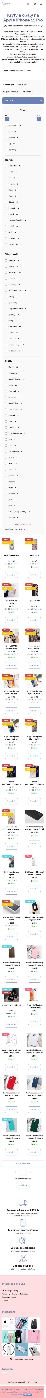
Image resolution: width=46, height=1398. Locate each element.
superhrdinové (16, 379)
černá (13, 172)
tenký (13, 320)
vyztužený (14, 302)
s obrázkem (15, 409)
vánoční (13, 518)
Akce (12, 131)
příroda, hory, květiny (19, 512)
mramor (13, 493)
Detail (10, 575)
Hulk (12, 439)
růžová (13, 202)
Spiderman (14, 373)
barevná (14, 238)
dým (12, 506)
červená (14, 208)
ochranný (15, 284)
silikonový (15, 272)
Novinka (14, 137)
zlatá (12, 196)
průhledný (15, 327)
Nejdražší (22, 84)
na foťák (14, 278)
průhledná (15, 166)
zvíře (12, 469)
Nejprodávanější (11, 91)
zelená (13, 226)
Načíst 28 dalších (23, 1163)
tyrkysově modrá (17, 220)
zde (20, 1395)
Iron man (14, 427)
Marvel (13, 367)
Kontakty (6, 1300)
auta (12, 500)
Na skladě (15, 125)
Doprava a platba (9, 1297)
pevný (13, 333)
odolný (13, 266)
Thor (12, 421)
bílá (12, 178)
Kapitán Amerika (17, 433)
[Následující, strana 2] (23, 1172)
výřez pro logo (16, 345)
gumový (14, 314)
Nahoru (24, 1185)
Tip (12, 143)
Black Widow (15, 451)
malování (14, 391)
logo (12, 445)
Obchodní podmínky (10, 1290)
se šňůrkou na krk (17, 290)
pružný (13, 296)
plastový (14, 339)
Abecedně (28, 91)
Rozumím (27, 1395)
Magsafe (14, 260)
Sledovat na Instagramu (23, 1359)
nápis (13, 385)
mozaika (14, 481)
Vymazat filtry (21, 524)
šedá (12, 232)
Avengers (14, 397)
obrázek (14, 415)
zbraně (13, 457)
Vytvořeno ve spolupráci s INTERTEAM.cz (22, 1382)
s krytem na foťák (17, 308)
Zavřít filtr (8, 100)
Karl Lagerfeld (16, 351)
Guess (13, 463)
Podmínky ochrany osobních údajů (15, 1294)
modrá (13, 214)
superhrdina (15, 403)
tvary (12, 487)
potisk (13, 475)
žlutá (12, 190)
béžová (13, 184)
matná (13, 244)
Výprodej (14, 150)
